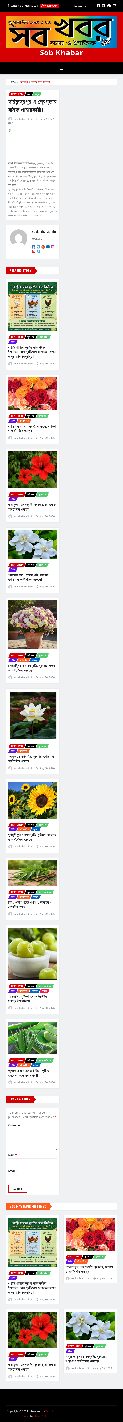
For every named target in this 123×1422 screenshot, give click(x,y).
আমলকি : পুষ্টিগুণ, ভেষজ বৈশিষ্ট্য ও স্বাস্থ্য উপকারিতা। (29, 999)
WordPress (52, 1411)
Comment (14, 1125)
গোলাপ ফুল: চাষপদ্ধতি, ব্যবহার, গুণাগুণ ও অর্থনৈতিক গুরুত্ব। (32, 429)
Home (12, 81)
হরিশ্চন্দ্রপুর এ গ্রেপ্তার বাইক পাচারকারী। (35, 81)
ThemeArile (40, 1416)
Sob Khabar (61, 52)
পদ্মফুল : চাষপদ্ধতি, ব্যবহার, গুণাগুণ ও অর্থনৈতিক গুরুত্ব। (31, 759)
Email (12, 1171)
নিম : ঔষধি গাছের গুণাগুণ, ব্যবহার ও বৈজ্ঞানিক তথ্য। (30, 905)
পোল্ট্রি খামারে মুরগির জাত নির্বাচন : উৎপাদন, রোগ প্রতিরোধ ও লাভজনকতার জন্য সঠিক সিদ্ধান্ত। (32, 352)
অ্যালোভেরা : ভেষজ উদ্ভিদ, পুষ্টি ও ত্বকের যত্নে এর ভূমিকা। (28, 1073)
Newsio (25, 1416)
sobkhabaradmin (23, 118)
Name (12, 1155)
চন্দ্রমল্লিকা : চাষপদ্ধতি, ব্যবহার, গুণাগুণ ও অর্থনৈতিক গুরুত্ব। (32, 668)
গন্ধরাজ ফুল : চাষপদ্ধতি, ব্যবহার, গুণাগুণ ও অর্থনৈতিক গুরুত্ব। (28, 578)
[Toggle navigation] (61, 68)
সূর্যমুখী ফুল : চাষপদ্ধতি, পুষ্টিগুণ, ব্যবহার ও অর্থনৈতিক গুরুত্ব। (32, 837)
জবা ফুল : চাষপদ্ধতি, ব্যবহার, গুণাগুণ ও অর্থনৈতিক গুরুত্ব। (32, 507)
